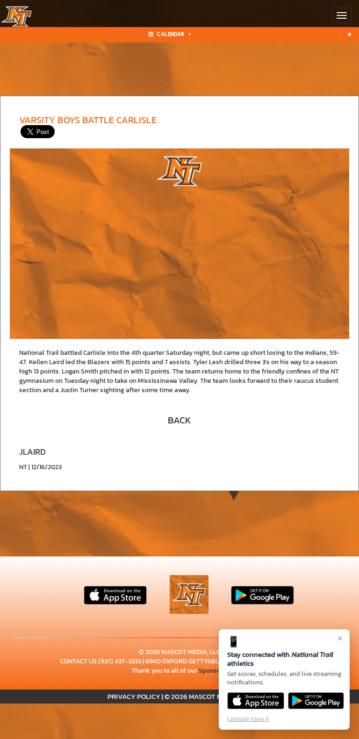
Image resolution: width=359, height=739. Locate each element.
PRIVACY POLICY (134, 696)
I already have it (248, 718)
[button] (179, 420)
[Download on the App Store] (255, 700)
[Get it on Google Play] (316, 700)
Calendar (170, 34)
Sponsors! (213, 671)
